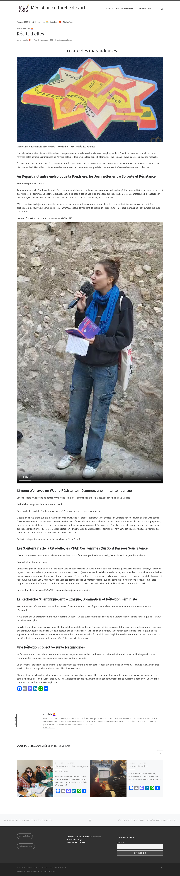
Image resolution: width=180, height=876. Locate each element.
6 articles (49, 727)
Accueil (20, 22)
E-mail (120, 842)
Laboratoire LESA (26, 846)
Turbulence (97, 837)
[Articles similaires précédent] (154, 753)
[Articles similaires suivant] (160, 753)
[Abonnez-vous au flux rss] (162, 868)
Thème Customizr (49, 871)
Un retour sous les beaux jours (71, 766)
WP (28, 871)
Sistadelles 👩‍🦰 (55, 22)
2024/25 (27, 22)
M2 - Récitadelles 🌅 (40, 22)
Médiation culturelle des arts (36, 867)
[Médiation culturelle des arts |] (23, 8)
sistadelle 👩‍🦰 (25, 40)
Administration (25, 836)
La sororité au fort (138, 766)
